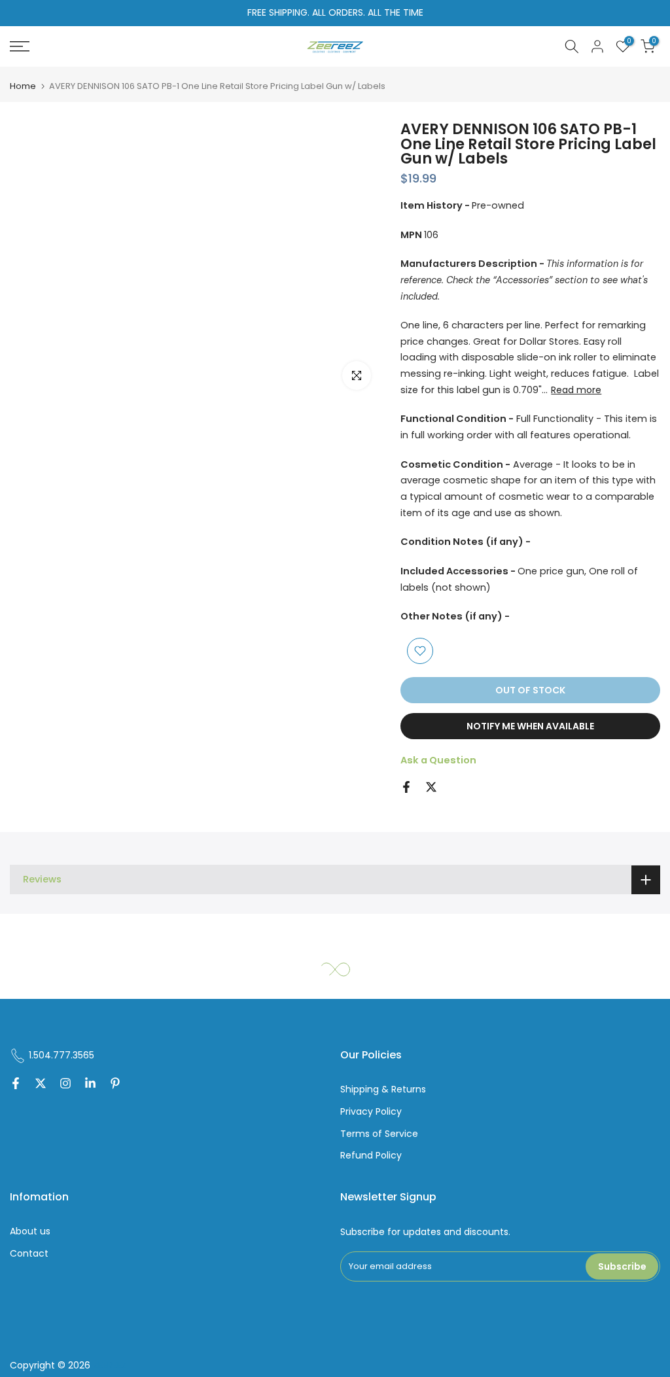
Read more (576, 390)
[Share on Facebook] (406, 787)
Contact (29, 1253)
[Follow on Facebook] (16, 1084)
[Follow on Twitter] (40, 1084)
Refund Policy (371, 1155)
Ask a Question (438, 760)
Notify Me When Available (530, 726)
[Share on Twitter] (431, 787)
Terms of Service (379, 1134)
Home (23, 86)
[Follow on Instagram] (65, 1084)
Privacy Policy (371, 1112)
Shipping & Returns (383, 1089)
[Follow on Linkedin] (90, 1084)
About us (30, 1231)
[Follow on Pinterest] (115, 1084)
